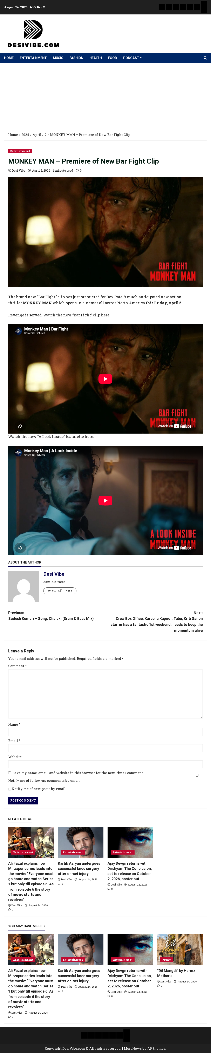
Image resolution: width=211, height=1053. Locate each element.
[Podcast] (204, 4)
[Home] (162, 7)
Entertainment (33, 58)
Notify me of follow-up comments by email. (44, 780)
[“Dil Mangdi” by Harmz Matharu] (180, 949)
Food (112, 58)
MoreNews (133, 1048)
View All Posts (60, 591)
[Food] (197, 7)
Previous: (51, 616)
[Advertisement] (105, 94)
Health (95, 58)
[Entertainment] (169, 7)
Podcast (131, 58)
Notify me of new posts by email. (39, 789)
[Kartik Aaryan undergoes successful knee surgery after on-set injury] (80, 842)
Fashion (76, 58)
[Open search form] (205, 58)
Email (14, 740)
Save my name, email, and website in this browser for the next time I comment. (78, 773)
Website (15, 757)
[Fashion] (183, 7)
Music (58, 58)
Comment (17, 666)
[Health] (190, 7)
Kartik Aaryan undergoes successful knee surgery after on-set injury (79, 868)
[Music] (176, 7)
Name (14, 724)
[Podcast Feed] (204, 10)
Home (9, 58)
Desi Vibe (18, 170)
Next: (157, 622)
